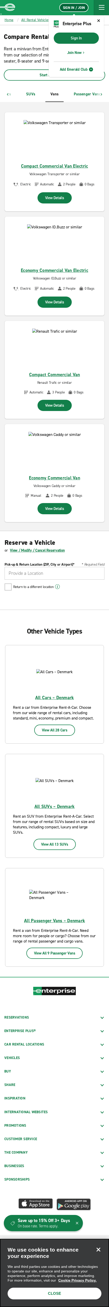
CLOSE (54, 1293)
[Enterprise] (7, 7)
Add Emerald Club (74, 69)
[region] (54, 1273)
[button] (101, 7)
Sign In (76, 38)
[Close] (98, 1249)
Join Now (74, 52)
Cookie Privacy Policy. (77, 1280)
